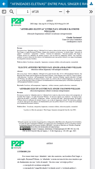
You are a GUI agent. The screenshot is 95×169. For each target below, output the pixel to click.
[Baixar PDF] (91, 4)
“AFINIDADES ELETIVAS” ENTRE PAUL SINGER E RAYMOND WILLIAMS (52, 4)
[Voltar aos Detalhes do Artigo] (4, 4)
